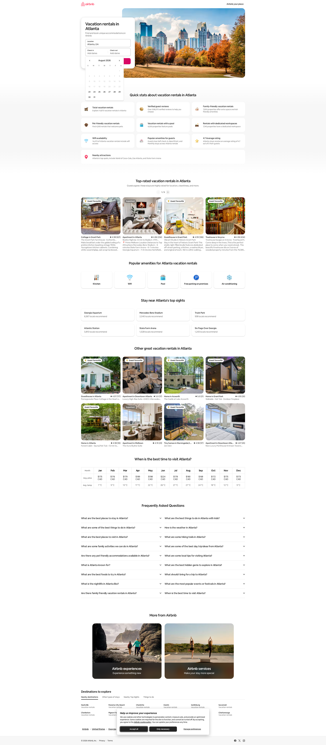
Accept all (134, 729)
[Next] (168, 192)
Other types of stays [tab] (111, 697)
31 (94, 97)
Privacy (102, 740)
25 (99, 92)
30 (89, 97)
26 (104, 92)
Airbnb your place (235, 4)
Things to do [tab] (148, 697)
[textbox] (96, 53)
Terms (110, 740)
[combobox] (108, 44)
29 (119, 92)
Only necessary (163, 729)
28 (114, 92)
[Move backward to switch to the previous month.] (90, 60)
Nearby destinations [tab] (89, 697)
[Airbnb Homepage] (87, 4)
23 (89, 92)
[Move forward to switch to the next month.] (119, 60)
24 (94, 92)
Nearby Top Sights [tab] (131, 697)
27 (109, 92)
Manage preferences (192, 729)
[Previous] (158, 192)
